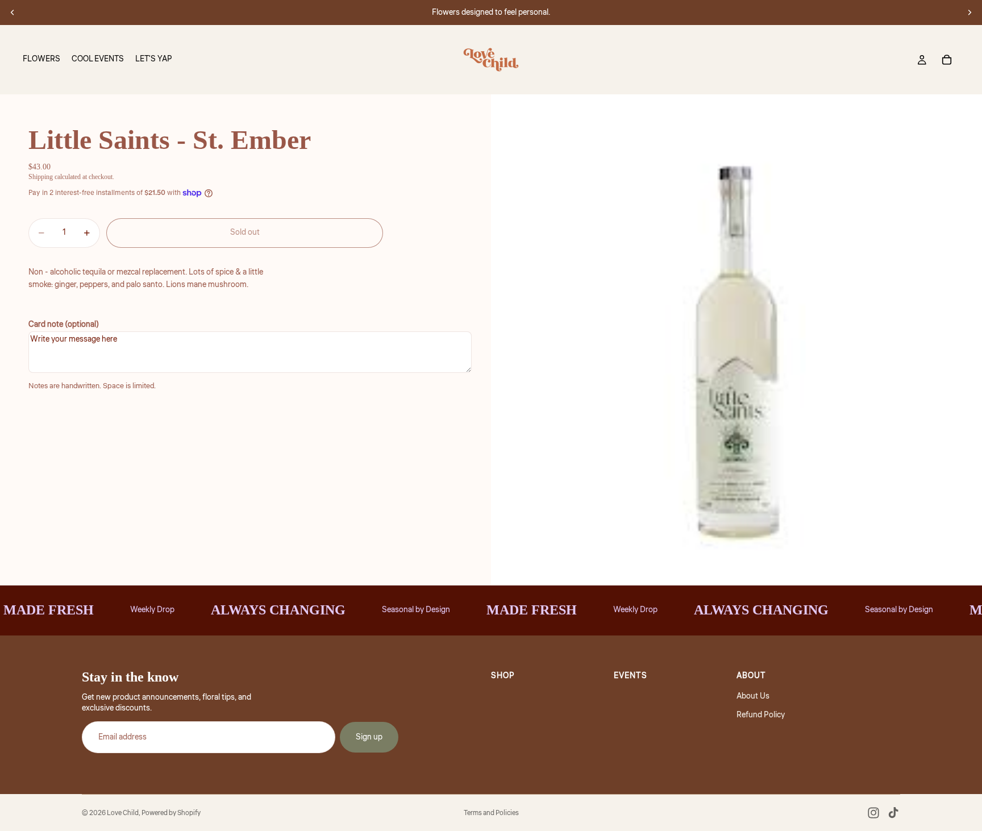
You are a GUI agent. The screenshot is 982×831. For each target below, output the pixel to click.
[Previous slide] (12, 12)
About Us (753, 696)
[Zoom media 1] (736, 339)
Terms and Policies (491, 813)
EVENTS (630, 676)
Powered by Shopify (171, 813)
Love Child (123, 813)
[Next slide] (969, 12)
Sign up (369, 737)
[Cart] (946, 59)
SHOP (503, 676)
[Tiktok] (893, 813)
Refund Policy (761, 715)
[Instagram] (873, 813)
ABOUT (751, 676)
